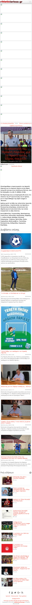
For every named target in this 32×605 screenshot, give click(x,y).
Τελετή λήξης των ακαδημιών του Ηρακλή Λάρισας (14, 351)
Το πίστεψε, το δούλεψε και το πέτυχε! (13, 293)
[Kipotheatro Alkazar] (16, 166)
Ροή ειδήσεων (7, 472)
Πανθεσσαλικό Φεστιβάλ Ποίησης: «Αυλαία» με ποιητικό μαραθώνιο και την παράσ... (21, 513)
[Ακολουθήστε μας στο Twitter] (15, 592)
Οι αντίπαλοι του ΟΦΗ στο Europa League (21, 534)
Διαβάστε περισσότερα (16, 125)
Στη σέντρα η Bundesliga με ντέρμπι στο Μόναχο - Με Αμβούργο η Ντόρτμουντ (21, 557)
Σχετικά (8, 596)
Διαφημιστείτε (16, 598)
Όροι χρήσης (22, 596)
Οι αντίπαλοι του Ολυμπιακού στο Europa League (20, 546)
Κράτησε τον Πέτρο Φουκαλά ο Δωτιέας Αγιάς (21, 500)
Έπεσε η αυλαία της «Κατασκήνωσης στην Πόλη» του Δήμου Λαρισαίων (21, 489)
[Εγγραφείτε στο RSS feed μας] (22, 592)
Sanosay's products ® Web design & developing (16, 600)
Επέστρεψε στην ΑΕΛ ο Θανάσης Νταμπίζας (19, 477)
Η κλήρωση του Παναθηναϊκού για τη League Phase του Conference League (21, 524)
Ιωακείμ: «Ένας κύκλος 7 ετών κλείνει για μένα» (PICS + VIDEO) (15, 422)
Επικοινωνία (14, 596)
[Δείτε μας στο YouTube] (12, 592)
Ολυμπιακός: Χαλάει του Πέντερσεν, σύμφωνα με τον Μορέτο (21, 569)
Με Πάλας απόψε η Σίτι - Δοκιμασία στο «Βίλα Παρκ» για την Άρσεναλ (21, 580)
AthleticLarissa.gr (19, 602)
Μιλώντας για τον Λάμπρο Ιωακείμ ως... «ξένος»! (16, 386)
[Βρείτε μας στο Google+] (18, 592)
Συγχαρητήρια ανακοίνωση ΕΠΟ (11, 251)
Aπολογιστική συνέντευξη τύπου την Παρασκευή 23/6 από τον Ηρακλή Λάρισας (14, 457)
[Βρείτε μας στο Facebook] (9, 592)
